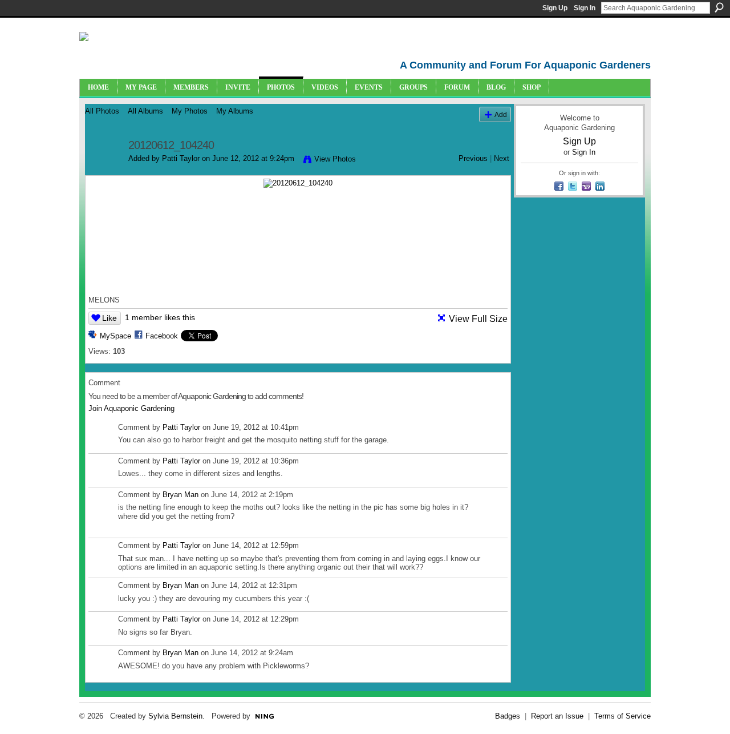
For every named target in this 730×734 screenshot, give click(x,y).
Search (719, 7)
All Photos (102, 111)
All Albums (145, 111)
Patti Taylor (181, 158)
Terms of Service (622, 716)
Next (501, 158)
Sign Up (554, 8)
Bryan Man (180, 494)
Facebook (161, 336)
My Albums (234, 111)
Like (109, 317)
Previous (473, 158)
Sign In (584, 8)
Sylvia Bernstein (175, 716)
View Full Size (478, 319)
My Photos (190, 111)
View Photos (335, 159)
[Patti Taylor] (103, 170)
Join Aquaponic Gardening (131, 408)
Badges (507, 716)
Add (500, 114)
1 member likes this (160, 317)
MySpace (115, 336)
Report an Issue (557, 716)
